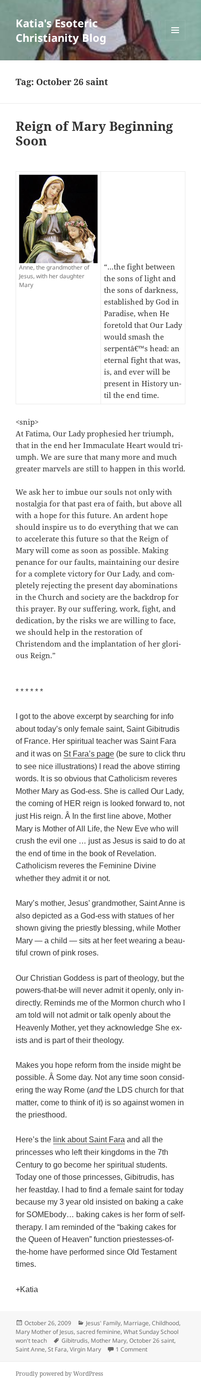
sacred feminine (99, 1332)
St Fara (57, 1349)
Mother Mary (108, 1340)
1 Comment (131, 1349)
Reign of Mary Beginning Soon (94, 133)
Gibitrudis (74, 1340)
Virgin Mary (85, 1349)
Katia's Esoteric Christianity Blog (61, 30)
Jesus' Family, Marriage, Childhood (132, 1323)
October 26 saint (151, 1340)
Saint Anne (30, 1349)
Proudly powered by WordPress (59, 1373)
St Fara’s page (88, 754)
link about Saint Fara (89, 1139)
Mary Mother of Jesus (45, 1332)
